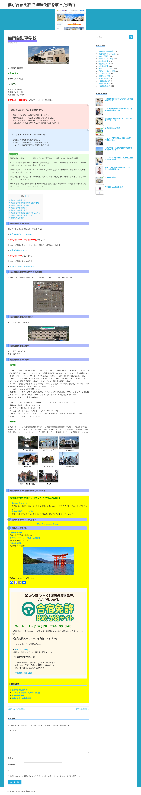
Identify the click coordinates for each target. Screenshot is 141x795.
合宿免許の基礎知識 (105, 51)
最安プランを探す (22, 649)
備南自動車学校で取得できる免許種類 (24, 203)
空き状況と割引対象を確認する (21, 266)
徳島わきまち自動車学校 (21, 698)
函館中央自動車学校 (19, 690)
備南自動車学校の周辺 (18, 210)
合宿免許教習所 (12, 43)
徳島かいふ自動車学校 (17, 709)
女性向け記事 (103, 66)
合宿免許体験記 (104, 81)
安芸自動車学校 (81, 709)
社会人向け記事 (104, 64)
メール (11, 764)
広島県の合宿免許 (16, 218)
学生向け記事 (103, 61)
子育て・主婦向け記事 (106, 71)
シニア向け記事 (104, 73)
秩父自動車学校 (18, 695)
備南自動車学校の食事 (18, 208)
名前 (10, 758)
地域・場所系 (103, 78)
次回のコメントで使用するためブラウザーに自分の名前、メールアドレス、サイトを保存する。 (45, 776)
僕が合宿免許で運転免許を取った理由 (41, 4)
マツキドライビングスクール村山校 (26, 693)
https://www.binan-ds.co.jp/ (48, 524)
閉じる (27, 196)
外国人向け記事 (104, 76)
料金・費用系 (103, 56)
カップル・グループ (105, 68)
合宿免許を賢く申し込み (107, 54)
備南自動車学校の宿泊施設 (19, 205)
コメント (12, 730)
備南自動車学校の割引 (18, 200)
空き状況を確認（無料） (24, 673)
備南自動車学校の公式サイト (20, 215)
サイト (10, 770)
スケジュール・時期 (105, 59)
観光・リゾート (104, 83)
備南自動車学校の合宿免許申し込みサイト (25, 213)
